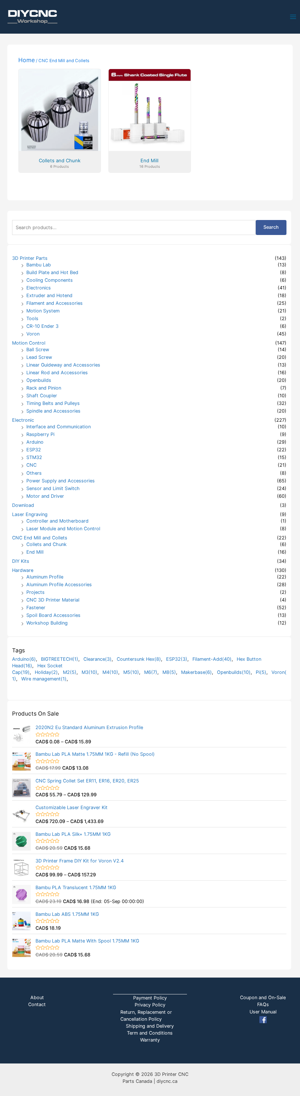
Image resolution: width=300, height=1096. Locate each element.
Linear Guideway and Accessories (63, 365)
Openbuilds (38, 380)
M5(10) (131, 672)
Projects (35, 592)
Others (34, 473)
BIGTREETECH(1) (59, 659)
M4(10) (110, 672)
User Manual (263, 1012)
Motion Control (28, 343)
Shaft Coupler (41, 395)
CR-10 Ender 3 (42, 326)
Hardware (22, 570)
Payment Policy (150, 998)
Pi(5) (261, 672)
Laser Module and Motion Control (63, 528)
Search (271, 227)
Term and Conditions (150, 1033)
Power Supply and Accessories (60, 480)
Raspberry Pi (40, 434)
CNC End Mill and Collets (39, 538)
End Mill (35, 552)
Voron (33, 334)
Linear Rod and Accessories (57, 372)
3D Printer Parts (30, 258)
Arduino (35, 442)
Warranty (150, 1040)
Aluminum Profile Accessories (59, 584)
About (37, 997)
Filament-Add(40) (212, 659)
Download (23, 505)
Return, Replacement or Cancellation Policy (146, 1015)
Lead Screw (39, 357)
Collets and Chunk (46, 544)
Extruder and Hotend (49, 295)
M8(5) (169, 672)
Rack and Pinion (43, 388)
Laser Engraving (30, 514)
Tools (32, 318)
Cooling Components (49, 280)
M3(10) (89, 672)
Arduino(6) (24, 659)
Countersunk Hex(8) (139, 659)
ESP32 (33, 449)
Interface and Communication (58, 426)
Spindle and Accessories (53, 411)
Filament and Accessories (54, 303)
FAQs (263, 1004)
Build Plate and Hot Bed (52, 272)
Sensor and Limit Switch (53, 488)
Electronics (38, 288)
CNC (31, 465)
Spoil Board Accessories (53, 615)
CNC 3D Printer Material (52, 600)
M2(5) (69, 672)
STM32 (34, 457)
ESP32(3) (176, 659)
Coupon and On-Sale (263, 997)
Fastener (35, 607)
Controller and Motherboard (57, 521)
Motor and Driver (45, 496)
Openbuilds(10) (234, 672)
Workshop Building (47, 623)
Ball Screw (37, 349)
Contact (37, 1004)
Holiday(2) (46, 672)
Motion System (43, 311)
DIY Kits (20, 561)
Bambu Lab (38, 265)
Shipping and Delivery (150, 1026)
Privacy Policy (150, 1005)
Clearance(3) (97, 659)
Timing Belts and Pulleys (53, 403)
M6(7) (150, 672)
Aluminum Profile (44, 577)
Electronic (23, 420)
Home (26, 60)
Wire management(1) (44, 679)
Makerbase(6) (196, 672)
